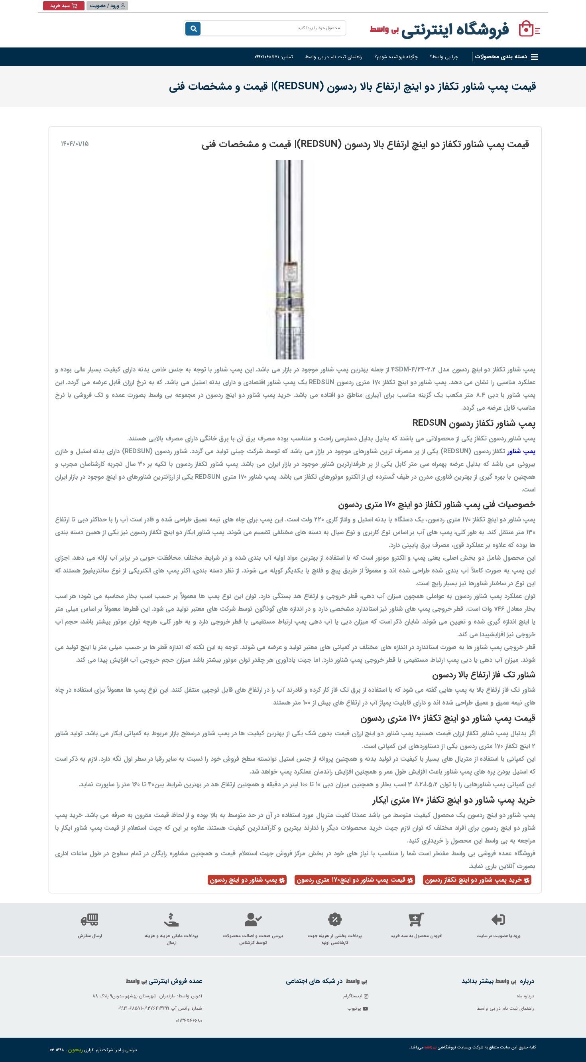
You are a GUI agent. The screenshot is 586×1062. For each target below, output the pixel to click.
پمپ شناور (520, 451)
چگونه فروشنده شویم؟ (396, 57)
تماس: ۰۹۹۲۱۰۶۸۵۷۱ (273, 57)
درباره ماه (525, 996)
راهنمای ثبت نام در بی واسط (333, 57)
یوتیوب (355, 1008)
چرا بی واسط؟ (444, 57)
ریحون (75, 1050)
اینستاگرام (353, 996)
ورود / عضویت (105, 6)
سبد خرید (60, 6)
